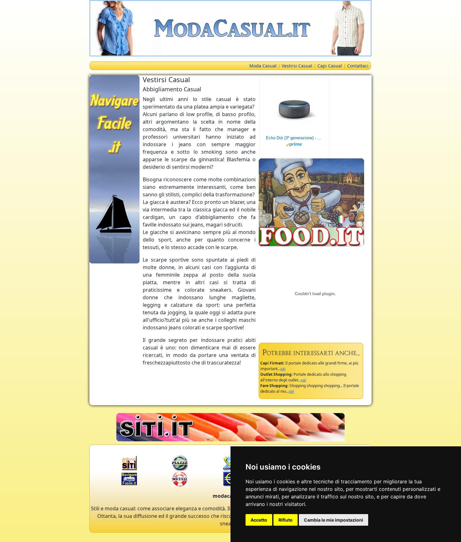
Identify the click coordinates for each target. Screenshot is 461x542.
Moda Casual (263, 66)
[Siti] (230, 426)
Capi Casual (329, 66)
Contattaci (357, 66)
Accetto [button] (259, 520)
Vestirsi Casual (297, 66)
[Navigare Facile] (114, 168)
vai (282, 368)
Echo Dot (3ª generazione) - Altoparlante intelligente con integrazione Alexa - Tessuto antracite (294, 138)
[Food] (311, 201)
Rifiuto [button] (285, 520)
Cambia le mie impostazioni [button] (333, 520)
